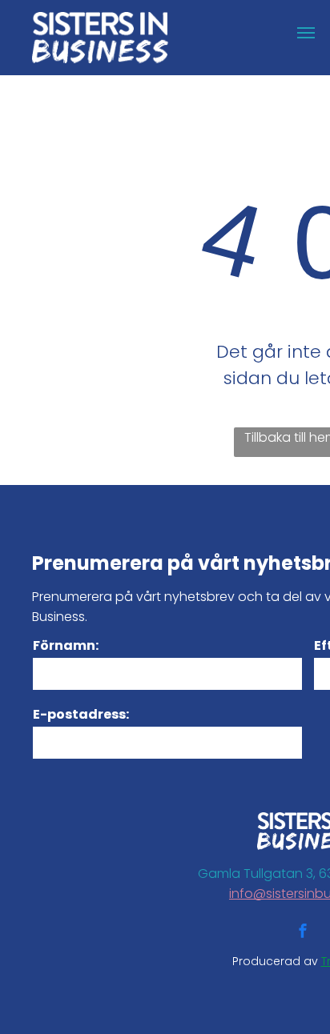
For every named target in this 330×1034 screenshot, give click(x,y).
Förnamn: (66, 645)
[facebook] (302, 932)
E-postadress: (81, 714)
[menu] (306, 33)
